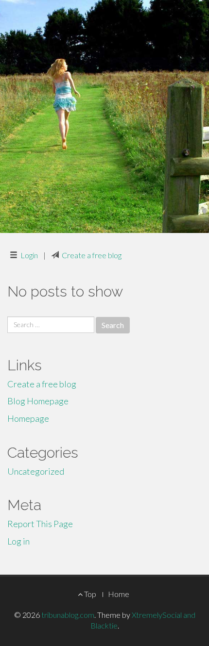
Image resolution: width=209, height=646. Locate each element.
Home (118, 593)
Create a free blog (92, 255)
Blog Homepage (38, 401)
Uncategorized (35, 471)
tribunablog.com (67, 614)
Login (29, 255)
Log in (18, 541)
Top (89, 593)
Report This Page (40, 523)
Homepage (28, 418)
